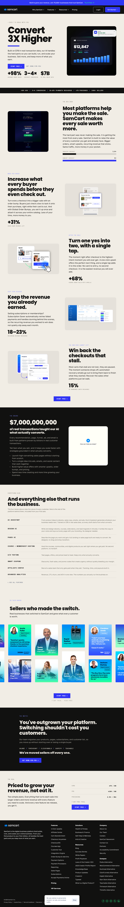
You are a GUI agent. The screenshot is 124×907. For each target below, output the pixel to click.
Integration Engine (58, 853)
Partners (103, 846)
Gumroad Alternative (107, 869)
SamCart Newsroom (107, 839)
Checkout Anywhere (58, 839)
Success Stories (81, 852)
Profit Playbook (81, 859)
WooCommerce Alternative (109, 866)
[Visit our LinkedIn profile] (118, 901)
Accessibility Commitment (109, 850)
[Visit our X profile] (114, 901)
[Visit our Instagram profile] (110, 901)
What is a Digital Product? (84, 883)
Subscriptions (56, 874)
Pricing (53, 883)
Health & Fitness (81, 829)
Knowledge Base (81, 869)
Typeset (78, 879)
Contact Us (104, 843)
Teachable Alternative (108, 883)
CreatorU (78, 876)
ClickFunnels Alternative (109, 873)
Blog (77, 848)
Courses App (55, 846)
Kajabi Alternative (106, 876)
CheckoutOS (55, 843)
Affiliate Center (56, 832)
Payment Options (57, 860)
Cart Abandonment (58, 836)
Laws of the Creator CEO (84, 862)
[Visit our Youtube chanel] (107, 901)
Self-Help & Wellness (83, 836)
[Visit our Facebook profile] (103, 901)
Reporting (54, 867)
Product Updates (81, 873)
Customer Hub (56, 850)
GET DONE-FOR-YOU (33, 66)
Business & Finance (82, 832)
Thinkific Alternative (107, 890)
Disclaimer (39, 902)
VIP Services (56, 888)
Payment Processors (58, 864)
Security (103, 853)
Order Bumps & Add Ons (60, 857)
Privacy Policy (8, 902)
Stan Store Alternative (108, 879)
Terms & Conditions (29, 902)
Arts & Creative (80, 839)
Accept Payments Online (60, 878)
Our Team (103, 832)
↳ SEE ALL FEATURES (15, 582)
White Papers (80, 855)
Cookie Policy (18, 902)
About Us (103, 829)
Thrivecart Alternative (108, 886)
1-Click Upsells (56, 829)
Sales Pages (55, 871)
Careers (102, 836)
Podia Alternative (106, 862)
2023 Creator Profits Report (85, 866)
